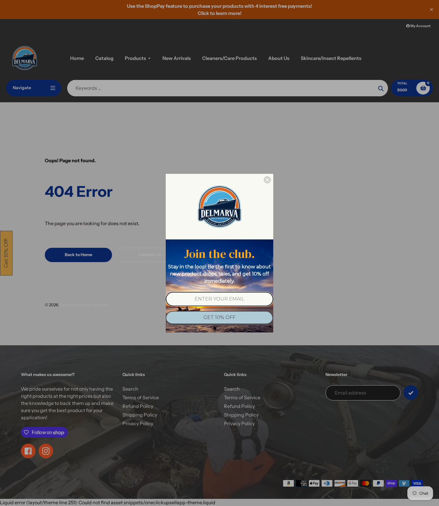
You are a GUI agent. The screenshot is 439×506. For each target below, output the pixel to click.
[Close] (267, 179)
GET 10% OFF (219, 317)
